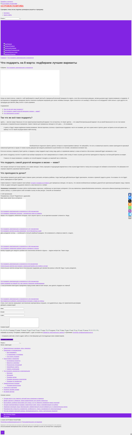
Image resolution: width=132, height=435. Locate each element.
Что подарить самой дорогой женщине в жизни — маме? (22, 111)
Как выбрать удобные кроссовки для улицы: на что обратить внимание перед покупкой (31, 402)
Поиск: (3, 18)
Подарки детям (11, 377)
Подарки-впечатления (14, 385)
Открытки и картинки (10, 387)
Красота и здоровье (13, 363)
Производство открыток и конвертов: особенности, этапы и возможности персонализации (32, 409)
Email (2, 312)
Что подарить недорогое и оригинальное (17, 371)
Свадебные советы (13, 367)
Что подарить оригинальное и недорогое (20, 67)
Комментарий (5, 327)
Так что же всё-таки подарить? (13, 109)
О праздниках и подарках (15, 354)
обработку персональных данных (53, 332)
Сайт (2, 315)
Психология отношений (14, 365)
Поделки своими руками (11, 389)
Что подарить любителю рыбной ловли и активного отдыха (20, 248)
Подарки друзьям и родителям (16, 379)
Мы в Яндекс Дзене (9, 414)
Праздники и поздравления (12, 350)
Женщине (10, 375)
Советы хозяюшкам (13, 369)
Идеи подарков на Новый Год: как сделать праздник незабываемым (22, 283)
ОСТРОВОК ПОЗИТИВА (12, 6)
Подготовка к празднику (11, 358)
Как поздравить (12, 352)
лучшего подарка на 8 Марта (40, 183)
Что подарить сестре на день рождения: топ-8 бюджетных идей (21, 231)
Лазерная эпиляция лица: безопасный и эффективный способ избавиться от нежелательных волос (35, 407)
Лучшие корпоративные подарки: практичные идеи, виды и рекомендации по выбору (31, 405)
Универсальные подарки (11, 383)
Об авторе (6, 416)
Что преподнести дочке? (11, 113)
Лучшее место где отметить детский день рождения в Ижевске (24, 398)
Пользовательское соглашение (32, 422)
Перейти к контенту (7, 1)
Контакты (7, 13)
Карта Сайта (8, 15)
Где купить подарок (13, 356)
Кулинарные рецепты (13, 360)
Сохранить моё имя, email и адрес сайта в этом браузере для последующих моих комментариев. (33, 336)
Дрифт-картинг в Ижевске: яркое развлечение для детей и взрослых (26, 400)
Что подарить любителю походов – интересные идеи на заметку (21, 213)
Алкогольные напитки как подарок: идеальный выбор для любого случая (24, 266)
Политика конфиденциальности (11, 422)
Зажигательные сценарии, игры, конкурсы (17, 348)
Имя (2, 308)
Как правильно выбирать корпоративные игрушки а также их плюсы (22, 301)
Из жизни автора (9, 391)
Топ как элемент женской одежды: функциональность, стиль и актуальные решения (30, 411)
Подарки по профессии (14, 381)
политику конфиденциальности (83, 332)
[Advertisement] (66, 31)
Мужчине (9, 373)
